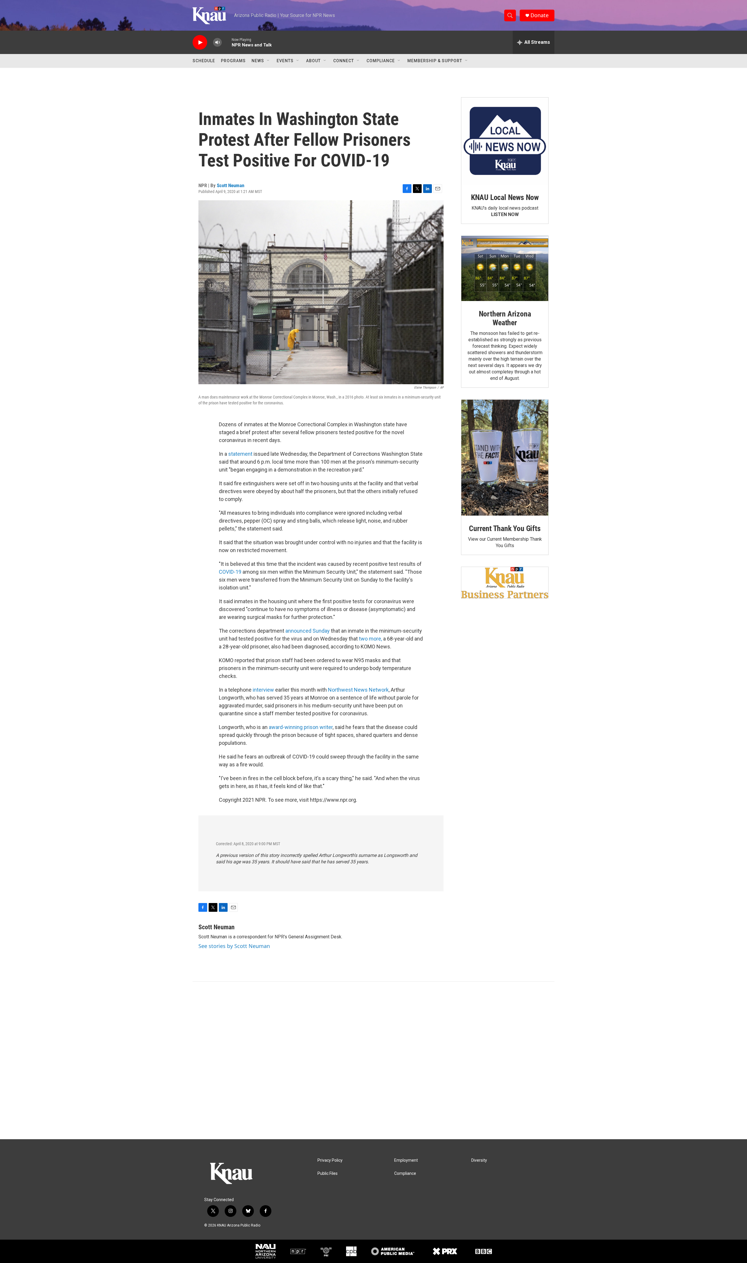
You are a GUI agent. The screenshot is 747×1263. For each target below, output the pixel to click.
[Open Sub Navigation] (268, 60)
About (313, 60)
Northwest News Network (358, 690)
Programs (233, 60)
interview (263, 690)
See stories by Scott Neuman (234, 945)
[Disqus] (373, 1060)
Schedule (204, 60)
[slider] (227, 42)
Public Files (327, 1173)
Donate (539, 15)
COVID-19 (230, 572)
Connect (343, 60)
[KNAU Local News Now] (504, 141)
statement (240, 454)
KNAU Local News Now (505, 197)
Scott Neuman (230, 185)
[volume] (217, 42)
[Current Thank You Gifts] (504, 458)
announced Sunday (307, 631)
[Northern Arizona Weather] (504, 268)
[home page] (209, 15)
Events (285, 60)
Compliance (380, 60)
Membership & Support (434, 60)
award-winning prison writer (301, 727)
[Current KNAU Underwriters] (504, 582)
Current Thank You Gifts (504, 528)
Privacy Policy (330, 1160)
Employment (406, 1160)
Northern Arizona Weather (505, 318)
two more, (370, 639)
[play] (200, 42)
